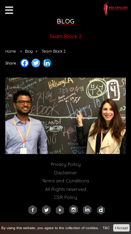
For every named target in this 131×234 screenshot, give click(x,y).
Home (10, 51)
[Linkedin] (50, 65)
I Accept (121, 228)
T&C (106, 228)
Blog (29, 51)
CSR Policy (65, 197)
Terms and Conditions (65, 180)
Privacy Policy (66, 164)
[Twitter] (35, 63)
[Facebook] (24, 63)
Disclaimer (65, 172)
